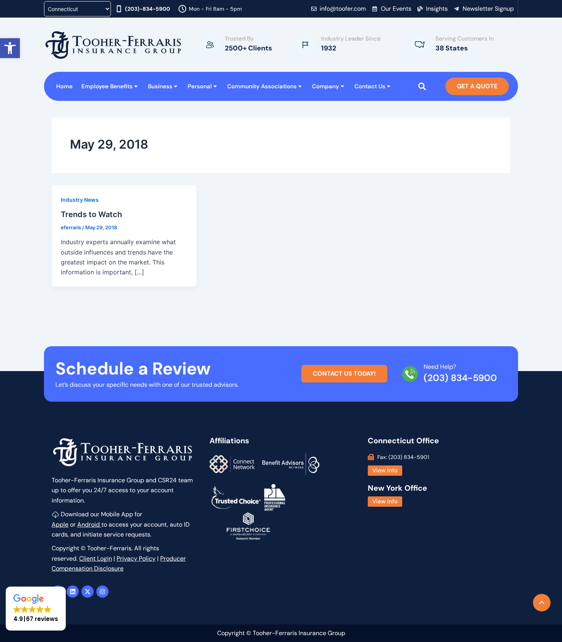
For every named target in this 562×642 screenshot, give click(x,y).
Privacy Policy (136, 558)
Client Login (95, 558)
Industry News (80, 199)
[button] (10, 48)
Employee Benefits (107, 86)
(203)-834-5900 (147, 8)
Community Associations (262, 86)
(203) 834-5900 (460, 378)
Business (160, 86)
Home (64, 86)
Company (325, 86)
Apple (60, 524)
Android (89, 524)
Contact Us (369, 86)
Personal (200, 86)
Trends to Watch (91, 214)
